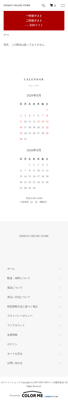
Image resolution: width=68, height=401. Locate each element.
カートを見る (14, 353)
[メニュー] (62, 5)
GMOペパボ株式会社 (54, 382)
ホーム (6, 35)
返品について (14, 287)
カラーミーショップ (10, 382)
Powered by (15, 395)
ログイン (12, 344)
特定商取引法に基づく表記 (22, 306)
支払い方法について (18, 297)
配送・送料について (18, 278)
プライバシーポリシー (20, 315)
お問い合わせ (14, 363)
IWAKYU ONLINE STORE (17, 5)
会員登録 (12, 334)
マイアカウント (16, 325)
